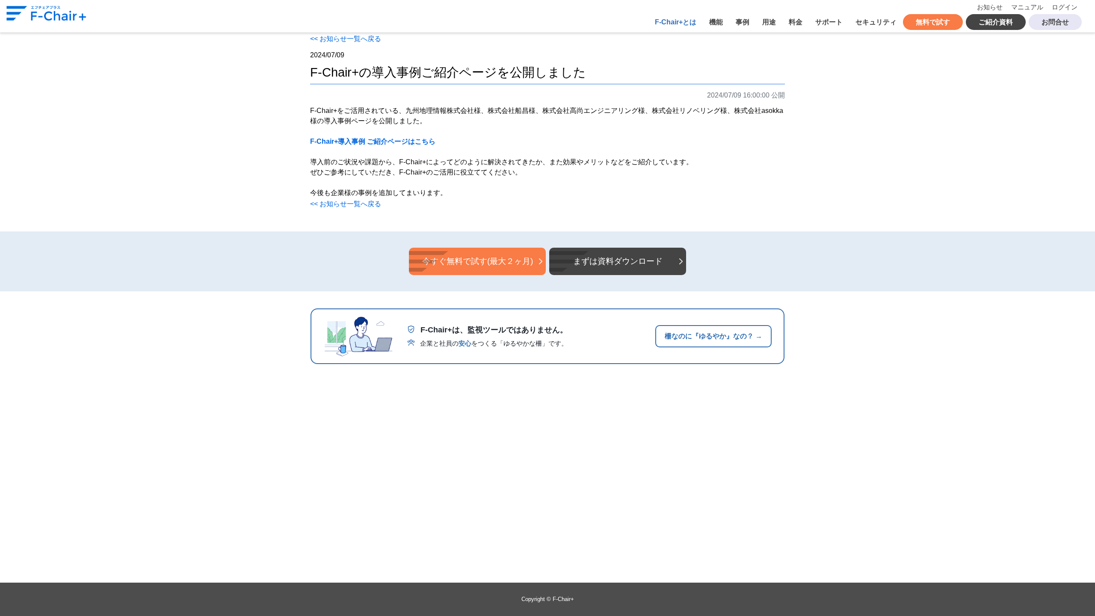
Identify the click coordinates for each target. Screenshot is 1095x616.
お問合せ (1055, 22)
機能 (716, 22)
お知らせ (990, 7)
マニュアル (1027, 7)
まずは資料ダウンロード (618, 261)
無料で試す (933, 22)
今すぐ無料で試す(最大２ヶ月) (477, 261)
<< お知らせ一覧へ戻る (345, 38)
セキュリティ (876, 22)
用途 (769, 22)
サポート (829, 22)
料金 (795, 22)
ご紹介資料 (996, 22)
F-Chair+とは (675, 22)
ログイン (1064, 7)
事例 (742, 22)
